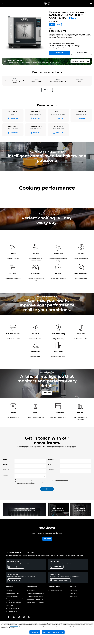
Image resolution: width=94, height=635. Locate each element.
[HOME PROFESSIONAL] (47, 3)
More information (14, 626)
